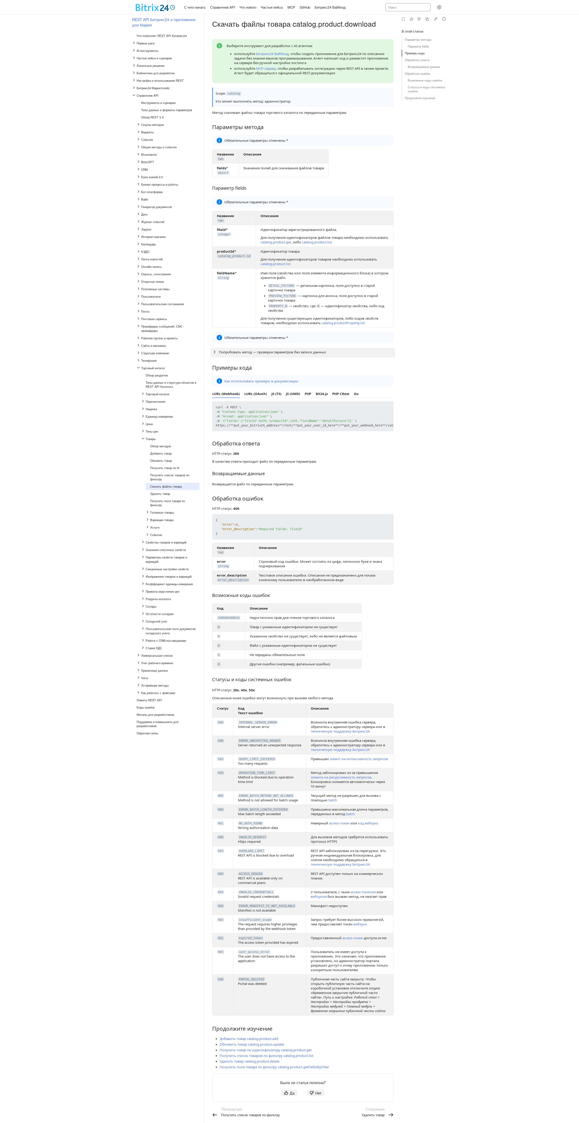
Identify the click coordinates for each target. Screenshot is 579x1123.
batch (332, 800)
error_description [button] (233, 580)
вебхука (360, 924)
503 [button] (220, 759)
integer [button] (224, 234)
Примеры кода (415, 53)
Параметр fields (418, 46)
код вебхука (368, 823)
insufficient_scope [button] (255, 920)
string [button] (223, 278)
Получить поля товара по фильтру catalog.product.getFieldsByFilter (274, 1067)
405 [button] (220, 795)
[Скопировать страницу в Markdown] (427, 19)
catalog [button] (234, 93)
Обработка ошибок (417, 73)
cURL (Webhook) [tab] (226, 393)
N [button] (318, 306)
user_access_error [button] (254, 952)
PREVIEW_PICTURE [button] (282, 296)
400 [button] (220, 809)
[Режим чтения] (403, 19)
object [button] (223, 173)
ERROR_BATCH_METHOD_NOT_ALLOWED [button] (266, 795)
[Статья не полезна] (419, 19)
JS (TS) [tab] (276, 393)
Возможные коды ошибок (425, 80)
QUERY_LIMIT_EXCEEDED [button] (257, 759)
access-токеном (363, 892)
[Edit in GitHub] (435, 19)
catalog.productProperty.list (343, 323)
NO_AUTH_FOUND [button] (250, 823)
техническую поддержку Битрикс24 (340, 731)
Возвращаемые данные (424, 67)
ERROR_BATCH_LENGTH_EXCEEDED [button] (263, 809)
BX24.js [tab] (322, 393)
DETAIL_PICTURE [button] (281, 285)
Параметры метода (418, 39)
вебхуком (319, 896)
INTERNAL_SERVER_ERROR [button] (258, 722)
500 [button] (220, 722)
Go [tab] (356, 393)
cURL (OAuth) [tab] (255, 393)
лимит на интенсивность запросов (359, 759)
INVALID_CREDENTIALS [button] (256, 892)
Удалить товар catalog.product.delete (249, 1061)
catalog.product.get (276, 242)
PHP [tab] (308, 393)
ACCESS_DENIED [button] (250, 874)
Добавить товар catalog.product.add (249, 1038)
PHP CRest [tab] (340, 393)
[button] (379, 408)
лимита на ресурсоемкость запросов (341, 777)
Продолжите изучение (420, 98)
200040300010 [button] (229, 618)
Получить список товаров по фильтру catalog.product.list (266, 1055)
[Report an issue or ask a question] (444, 19)
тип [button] (220, 159)
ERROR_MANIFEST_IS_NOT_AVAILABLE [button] (267, 906)
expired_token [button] (250, 938)
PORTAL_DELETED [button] (251, 979)
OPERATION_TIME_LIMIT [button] (257, 773)
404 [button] (220, 906)
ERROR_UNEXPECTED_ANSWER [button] (259, 740)
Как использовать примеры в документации (261, 381)
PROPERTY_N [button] (278, 306)
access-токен (339, 823)
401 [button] (220, 823)
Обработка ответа (417, 60)
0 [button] (219, 627)
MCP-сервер (266, 68)
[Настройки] (439, 7)
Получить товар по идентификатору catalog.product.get (265, 1050)
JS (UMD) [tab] (293, 393)
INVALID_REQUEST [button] (252, 837)
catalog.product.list (317, 242)
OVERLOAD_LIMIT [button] (251, 851)
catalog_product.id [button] (234, 256)
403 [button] (220, 874)
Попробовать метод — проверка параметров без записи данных (272, 352)
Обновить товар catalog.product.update (252, 1044)
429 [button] (220, 773)
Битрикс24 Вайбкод (272, 53)
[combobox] (408, 7)
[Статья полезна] (411, 19)
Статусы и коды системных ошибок (426, 89)
